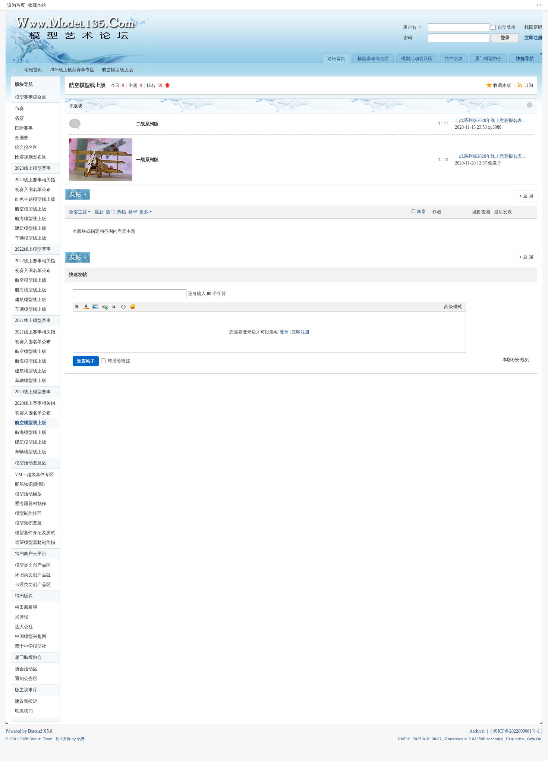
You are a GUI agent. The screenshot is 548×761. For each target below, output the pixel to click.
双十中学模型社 (30, 646)
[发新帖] (77, 257)
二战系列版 (147, 123)
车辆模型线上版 (30, 238)
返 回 (528, 195)
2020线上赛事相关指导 (35, 404)
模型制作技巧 (28, 513)
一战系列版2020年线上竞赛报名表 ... (490, 156)
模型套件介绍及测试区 (35, 534)
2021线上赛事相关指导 (35, 333)
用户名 (409, 27)
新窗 (421, 211)
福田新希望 (26, 607)
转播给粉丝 (119, 360)
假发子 (494, 163)
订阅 (528, 85)
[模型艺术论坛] (78, 37)
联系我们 (24, 711)
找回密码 (533, 27)
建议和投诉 (26, 701)
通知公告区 (26, 678)
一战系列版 (147, 159)
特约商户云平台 (30, 553)
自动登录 (507, 27)
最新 (99, 211)
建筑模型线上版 (30, 228)
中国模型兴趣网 (30, 636)
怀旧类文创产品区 (33, 574)
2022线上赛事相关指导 (35, 262)
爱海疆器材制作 (30, 503)
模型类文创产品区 (33, 565)
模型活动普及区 (416, 58)
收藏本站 (37, 5)
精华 (132, 211)
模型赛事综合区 (373, 58)
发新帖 (77, 194)
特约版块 (454, 58)
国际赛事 (24, 128)
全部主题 (78, 211)
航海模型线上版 (30, 218)
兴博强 (21, 617)
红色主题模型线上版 (35, 199)
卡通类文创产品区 (33, 584)
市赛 (19, 108)
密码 (407, 37)
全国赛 (21, 137)
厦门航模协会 (28, 657)
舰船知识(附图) (30, 484)
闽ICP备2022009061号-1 (516, 731)
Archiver (477, 731)
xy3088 (494, 127)
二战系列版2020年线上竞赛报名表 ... (490, 120)
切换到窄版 (539, 5)
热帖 (121, 211)
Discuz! (35, 731)
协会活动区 (26, 668)
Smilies (132, 306)
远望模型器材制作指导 (35, 543)
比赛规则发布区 (30, 157)
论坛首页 (336, 58)
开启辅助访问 (532, 5)
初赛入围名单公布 (33, 189)
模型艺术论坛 (14, 70)
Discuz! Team (40, 739)
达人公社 (24, 626)
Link (104, 306)
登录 (284, 332)
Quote (114, 306)
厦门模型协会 (488, 58)
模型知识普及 (28, 523)
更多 (143, 211)
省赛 (19, 118)
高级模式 (453, 306)
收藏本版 (502, 85)
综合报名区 (26, 147)
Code (123, 306)
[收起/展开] (529, 105)
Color (86, 306)
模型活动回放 (28, 494)
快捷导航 (525, 58)
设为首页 (16, 5)
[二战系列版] (75, 123)
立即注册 (533, 37)
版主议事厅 (26, 689)
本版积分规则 (516, 359)
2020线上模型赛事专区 (72, 69)
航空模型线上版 (117, 69)
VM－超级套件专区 (34, 474)
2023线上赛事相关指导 (35, 181)
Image (95, 306)
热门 (110, 211)
